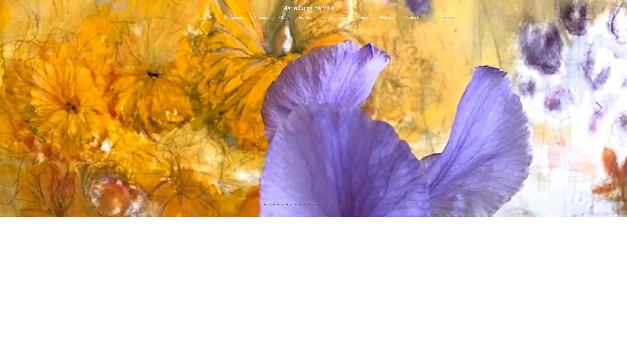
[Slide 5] (304, 204)
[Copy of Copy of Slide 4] (282, 204)
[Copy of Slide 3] (291, 204)
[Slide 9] (335, 204)
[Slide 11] (344, 204)
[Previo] (27, 108)
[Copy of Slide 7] (326, 204)
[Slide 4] (300, 204)
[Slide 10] (340, 204)
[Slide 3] (287, 204)
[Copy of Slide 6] (313, 204)
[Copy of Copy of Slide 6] (318, 204)
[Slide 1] (269, 204)
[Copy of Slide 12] (357, 204)
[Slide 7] (322, 204)
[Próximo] (599, 108)
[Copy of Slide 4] (278, 204)
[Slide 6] (309, 204)
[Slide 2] (274, 204)
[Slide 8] (331, 204)
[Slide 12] (353, 204)
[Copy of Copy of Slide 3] (296, 204)
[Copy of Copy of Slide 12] (362, 204)
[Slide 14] (265, 204)
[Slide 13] (349, 204)
